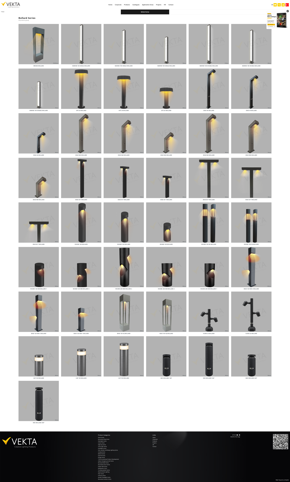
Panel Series (101, 437)
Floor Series (101, 473)
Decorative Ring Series (103, 439)
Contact (154, 446)
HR (153, 444)
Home (154, 437)
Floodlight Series (102, 448)
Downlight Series (102, 441)
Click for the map (235, 437)
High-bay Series (102, 444)
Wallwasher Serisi (102, 468)
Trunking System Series (104, 470)
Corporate (155, 439)
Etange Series (101, 457)
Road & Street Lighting (103, 472)
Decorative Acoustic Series (104, 479)
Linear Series (101, 443)
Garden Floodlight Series (104, 477)
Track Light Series (102, 446)
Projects (155, 443)
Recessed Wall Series (103, 463)
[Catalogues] (275, 4)
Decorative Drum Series (104, 464)
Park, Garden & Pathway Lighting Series (108, 450)
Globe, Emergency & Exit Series (106, 461)
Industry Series (102, 475)
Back (3, 11)
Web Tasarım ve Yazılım (282, 480)
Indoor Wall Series (102, 466)
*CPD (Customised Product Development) (108, 459)
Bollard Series (101, 453)
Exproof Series (101, 455)
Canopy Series (101, 452)
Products (155, 441)
